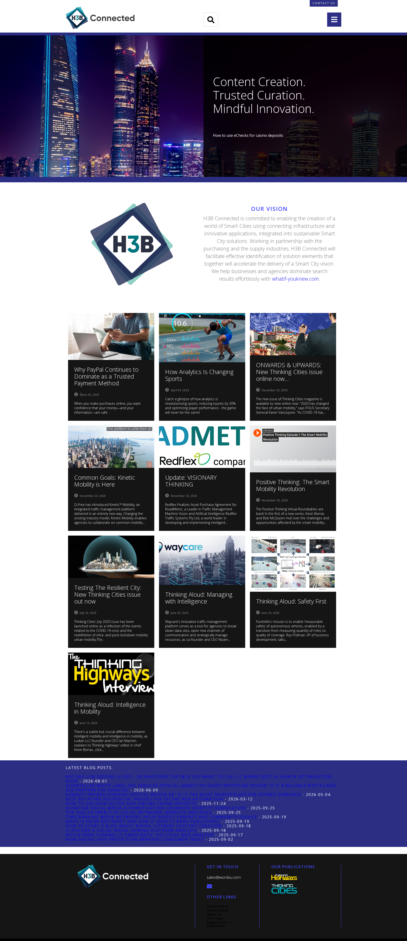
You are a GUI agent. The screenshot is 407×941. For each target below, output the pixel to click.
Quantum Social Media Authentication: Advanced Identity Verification (156, 808)
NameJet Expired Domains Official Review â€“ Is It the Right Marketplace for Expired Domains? (183, 794)
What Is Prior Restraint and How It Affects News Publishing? (143, 821)
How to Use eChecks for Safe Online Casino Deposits (131, 803)
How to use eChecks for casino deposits (248, 135)
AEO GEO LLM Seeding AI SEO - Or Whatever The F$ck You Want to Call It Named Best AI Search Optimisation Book (199, 779)
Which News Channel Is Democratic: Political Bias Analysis (140, 834)
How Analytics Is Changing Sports (199, 375)
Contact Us (324, 3)
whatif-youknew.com (295, 278)
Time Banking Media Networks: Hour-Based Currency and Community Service (161, 817)
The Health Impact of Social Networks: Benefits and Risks (139, 812)
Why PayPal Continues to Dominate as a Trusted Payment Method (106, 376)
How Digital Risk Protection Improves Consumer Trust (135, 839)
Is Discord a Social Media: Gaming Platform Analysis (131, 830)
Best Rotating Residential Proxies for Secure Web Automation (145, 799)
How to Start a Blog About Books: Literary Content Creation (144, 826)
